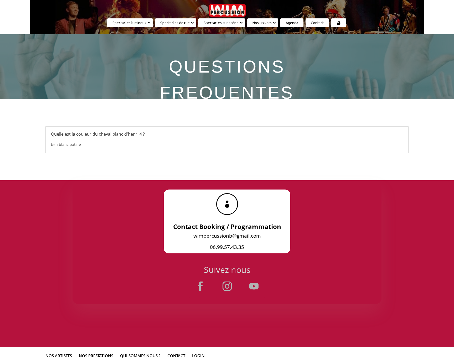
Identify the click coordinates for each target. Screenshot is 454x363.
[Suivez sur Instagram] (227, 286)
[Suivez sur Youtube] (254, 286)
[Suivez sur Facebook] (200, 286)
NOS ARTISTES (58, 355)
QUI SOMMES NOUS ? (140, 355)
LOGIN (198, 355)
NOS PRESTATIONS (96, 355)
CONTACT (176, 355)
